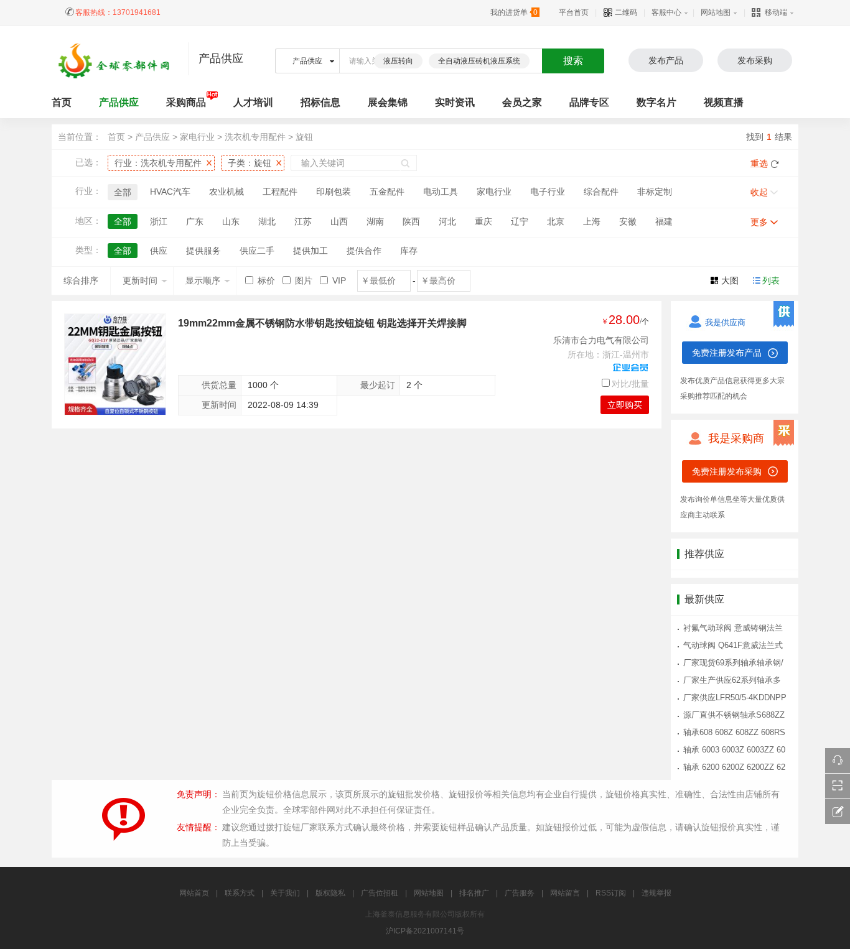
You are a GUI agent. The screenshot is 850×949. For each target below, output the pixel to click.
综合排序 (80, 280)
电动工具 (440, 192)
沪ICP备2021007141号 (425, 931)
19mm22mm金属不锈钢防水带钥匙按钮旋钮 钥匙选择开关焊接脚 (322, 323)
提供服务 (203, 251)
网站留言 (565, 893)
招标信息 (320, 102)
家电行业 (197, 137)
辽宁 (519, 221)
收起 (759, 192)
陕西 (411, 221)
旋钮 (304, 137)
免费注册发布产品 (727, 353)
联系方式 (240, 893)
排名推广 (474, 893)
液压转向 (398, 61)
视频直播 (724, 102)
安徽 (628, 221)
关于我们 (285, 893)
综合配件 (601, 192)
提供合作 (364, 251)
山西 (339, 221)
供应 (158, 251)
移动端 (776, 12)
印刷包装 (333, 192)
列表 (771, 280)
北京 (555, 221)
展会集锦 (388, 102)
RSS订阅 (610, 893)
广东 (194, 221)
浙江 (158, 221)
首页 (116, 137)
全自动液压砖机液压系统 (479, 61)
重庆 (483, 221)
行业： (158, 163)
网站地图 (716, 12)
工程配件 (280, 192)
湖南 (375, 221)
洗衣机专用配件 (255, 137)
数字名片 (656, 102)
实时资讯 (455, 102)
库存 (409, 251)
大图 (730, 280)
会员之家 (522, 102)
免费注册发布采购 (727, 471)
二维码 (625, 12)
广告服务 (520, 893)
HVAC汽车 (170, 192)
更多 (759, 222)
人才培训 (253, 102)
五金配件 (387, 192)
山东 (231, 221)
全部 (122, 192)
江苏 (303, 221)
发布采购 (754, 60)
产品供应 (119, 102)
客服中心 (666, 12)
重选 (759, 163)
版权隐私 (330, 893)
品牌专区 (589, 102)
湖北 (267, 221)
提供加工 (310, 251)
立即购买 (624, 405)
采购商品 (186, 102)
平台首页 (574, 12)
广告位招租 (379, 893)
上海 (591, 221)
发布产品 (665, 60)
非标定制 (654, 192)
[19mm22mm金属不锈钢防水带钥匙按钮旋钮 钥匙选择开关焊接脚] (115, 364)
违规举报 (656, 893)
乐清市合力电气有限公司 (601, 340)
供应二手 (257, 251)
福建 (664, 221)
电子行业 (547, 192)
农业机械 (226, 192)
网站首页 (194, 893)
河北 (447, 221)
